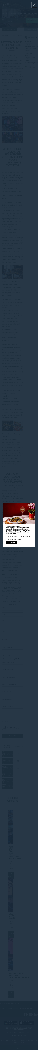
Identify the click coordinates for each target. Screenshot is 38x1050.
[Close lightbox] (34, 5)
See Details (11, 543)
